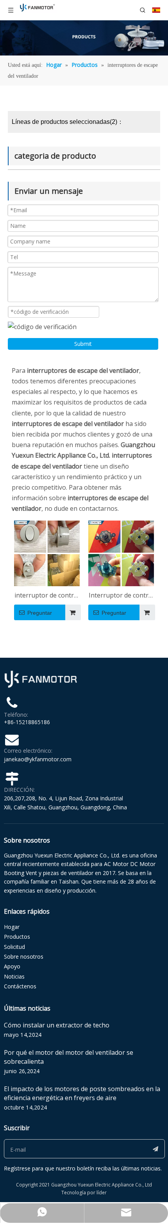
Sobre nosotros (23, 956)
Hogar (12, 927)
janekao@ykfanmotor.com (37, 759)
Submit (83, 343)
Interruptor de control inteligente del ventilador (121, 596)
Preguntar (39, 613)
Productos (17, 936)
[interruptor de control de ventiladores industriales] (47, 552)
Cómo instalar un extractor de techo (56, 1025)
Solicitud (14, 946)
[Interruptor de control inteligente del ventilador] (121, 552)
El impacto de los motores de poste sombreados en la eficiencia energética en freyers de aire (82, 1093)
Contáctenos (20, 986)
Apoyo (12, 966)
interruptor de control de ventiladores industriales (46, 596)
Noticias (14, 976)
